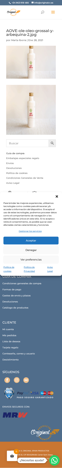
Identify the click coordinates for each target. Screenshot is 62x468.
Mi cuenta (8, 329)
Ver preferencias (31, 259)
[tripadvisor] (26, 380)
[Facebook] (7, 380)
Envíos (10, 163)
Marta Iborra (18, 40)
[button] (57, 196)
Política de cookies (17, 173)
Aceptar (31, 240)
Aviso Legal (12, 183)
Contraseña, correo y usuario (18, 353)
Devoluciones (14, 168)
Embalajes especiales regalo (22, 158)
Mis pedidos (9, 335)
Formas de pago (11, 289)
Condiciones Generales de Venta (24, 177)
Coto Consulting (44, 458)
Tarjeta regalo (10, 347)
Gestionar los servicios (30, 231)
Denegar (31, 250)
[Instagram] (16, 380)
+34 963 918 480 (20, 2)
